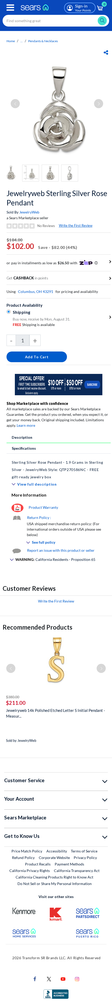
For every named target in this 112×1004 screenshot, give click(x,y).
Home (11, 41)
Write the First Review (75, 225)
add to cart (37, 357)
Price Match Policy (26, 851)
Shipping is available (34, 324)
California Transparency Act (76, 870)
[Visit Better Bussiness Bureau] (56, 993)
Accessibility (56, 851)
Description (22, 437)
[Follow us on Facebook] (35, 978)
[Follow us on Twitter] (49, 978)
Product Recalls (38, 864)
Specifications (24, 448)
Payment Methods (69, 864)
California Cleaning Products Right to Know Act (54, 877)
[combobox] (56, 21)
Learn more (26, 425)
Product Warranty (43, 507)
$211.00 (16, 703)
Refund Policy (23, 857)
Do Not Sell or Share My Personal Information (54, 883)
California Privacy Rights (29, 870)
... (21, 41)
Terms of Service (84, 851)
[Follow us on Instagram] (77, 978)
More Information (28, 494)
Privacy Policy (85, 857)
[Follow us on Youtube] (63, 978)
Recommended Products (37, 627)
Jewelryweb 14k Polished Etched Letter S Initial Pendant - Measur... (55, 713)
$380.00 (12, 697)
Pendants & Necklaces (43, 41)
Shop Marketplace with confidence (37, 403)
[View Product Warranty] (17, 507)
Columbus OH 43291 (35, 291)
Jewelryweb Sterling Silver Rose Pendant (57, 198)
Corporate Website (54, 857)
